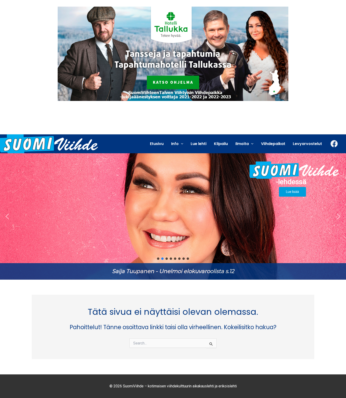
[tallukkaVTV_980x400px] (173, 53)
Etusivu (157, 143)
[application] (181, 143)
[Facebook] (334, 143)
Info (175, 143)
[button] (173, 216)
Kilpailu (221, 143)
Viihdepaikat (273, 143)
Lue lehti (198, 143)
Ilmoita (242, 143)
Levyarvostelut (307, 143)
